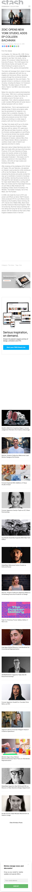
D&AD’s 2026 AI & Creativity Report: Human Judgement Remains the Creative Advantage (16, 429)
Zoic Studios (23, 56)
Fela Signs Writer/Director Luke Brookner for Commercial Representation (15, 648)
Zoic (20, 265)
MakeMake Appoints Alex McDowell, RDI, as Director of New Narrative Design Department (16, 787)
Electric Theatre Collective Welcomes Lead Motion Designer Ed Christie (15, 456)
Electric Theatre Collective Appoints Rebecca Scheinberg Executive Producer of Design (16, 593)
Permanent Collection (10, 6)
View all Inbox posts (16, 822)
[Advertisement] (16, 240)
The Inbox (11, 265)
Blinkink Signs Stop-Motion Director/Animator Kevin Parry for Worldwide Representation (16, 758)
